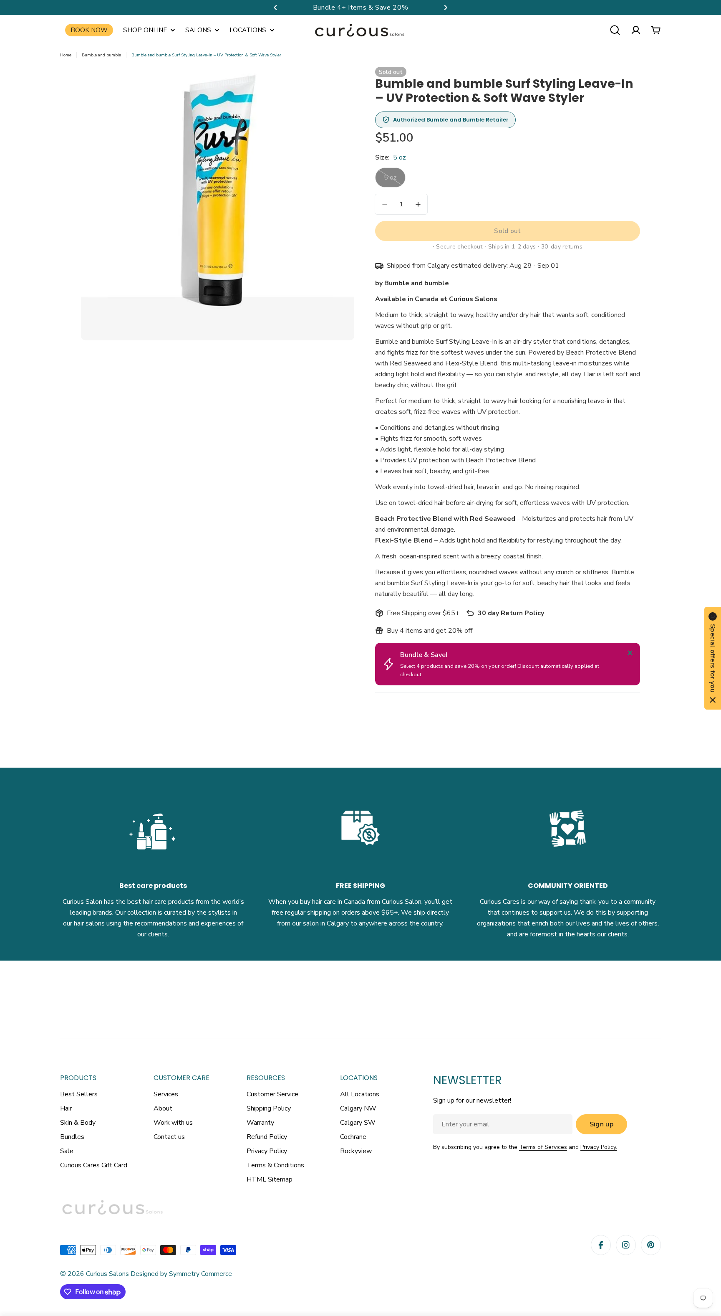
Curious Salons (107, 1273)
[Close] (630, 653)
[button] (275, 8)
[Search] (615, 30)
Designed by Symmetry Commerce (180, 1273)
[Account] (636, 30)
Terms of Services (543, 1147)
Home (65, 55)
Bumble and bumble (101, 55)
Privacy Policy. (598, 1147)
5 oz (395, 180)
